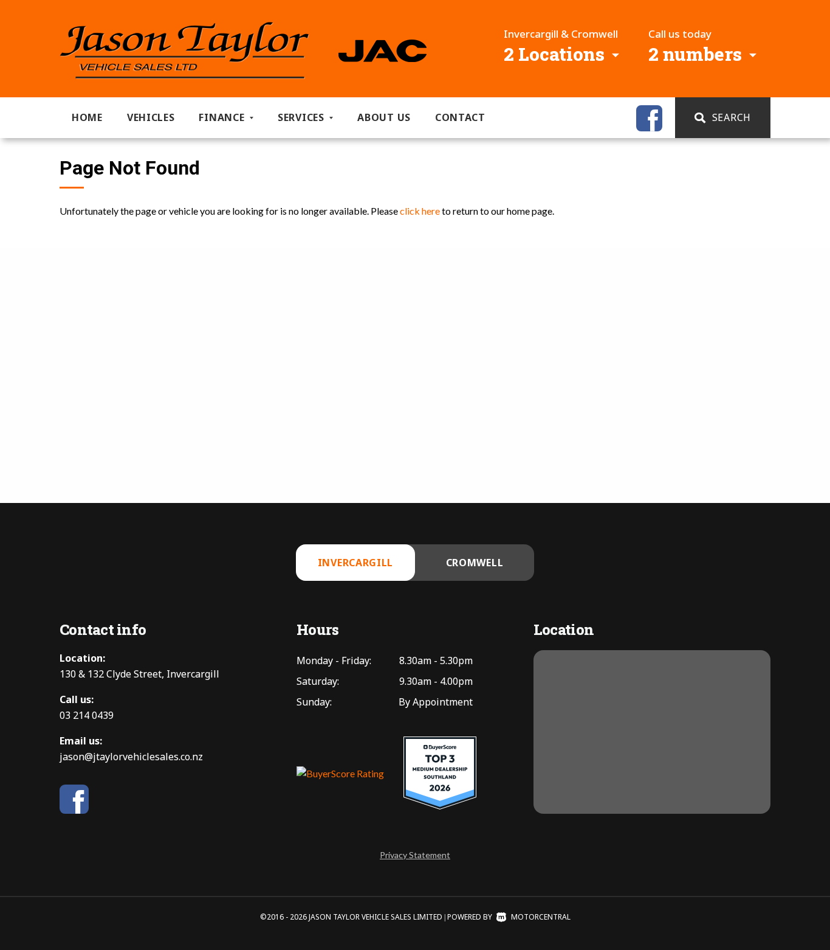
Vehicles (151, 117)
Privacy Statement (415, 855)
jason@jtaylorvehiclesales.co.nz (131, 756)
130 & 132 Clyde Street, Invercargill (139, 674)
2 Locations (554, 54)
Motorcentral (541, 917)
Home (87, 117)
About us (384, 117)
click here (420, 211)
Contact (460, 117)
